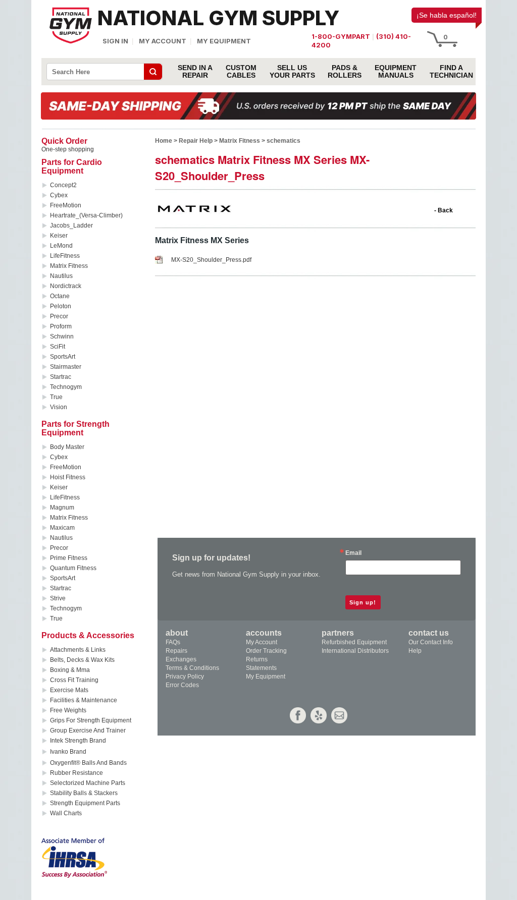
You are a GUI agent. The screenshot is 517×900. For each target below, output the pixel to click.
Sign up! (362, 602)
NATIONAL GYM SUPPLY (218, 18)
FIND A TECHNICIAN (451, 71)
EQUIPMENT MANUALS (396, 71)
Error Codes (182, 685)
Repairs (176, 650)
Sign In (115, 41)
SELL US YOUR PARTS (292, 71)
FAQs (173, 642)
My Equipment (224, 41)
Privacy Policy (185, 676)
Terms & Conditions (192, 667)
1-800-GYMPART (341, 36)
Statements (261, 667)
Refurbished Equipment (354, 642)
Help (415, 650)
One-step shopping (67, 149)
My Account (162, 41)
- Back (443, 210)
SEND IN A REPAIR (195, 71)
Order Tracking (266, 650)
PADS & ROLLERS (344, 71)
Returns (257, 659)
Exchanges (181, 659)
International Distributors (355, 650)
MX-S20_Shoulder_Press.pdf (211, 259)
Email (353, 552)
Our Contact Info (430, 642)
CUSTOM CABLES (241, 71)
